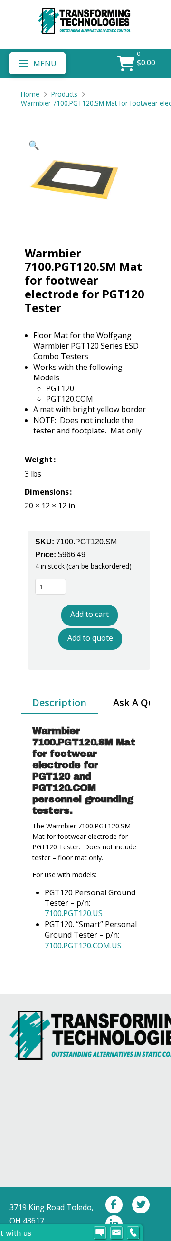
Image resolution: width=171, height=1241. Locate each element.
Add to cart (89, 614)
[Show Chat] (100, 1233)
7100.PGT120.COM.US (83, 945)
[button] (38, 63)
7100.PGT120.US (74, 913)
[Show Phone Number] (133, 1233)
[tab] (59, 703)
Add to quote (90, 638)
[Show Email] (116, 1233)
